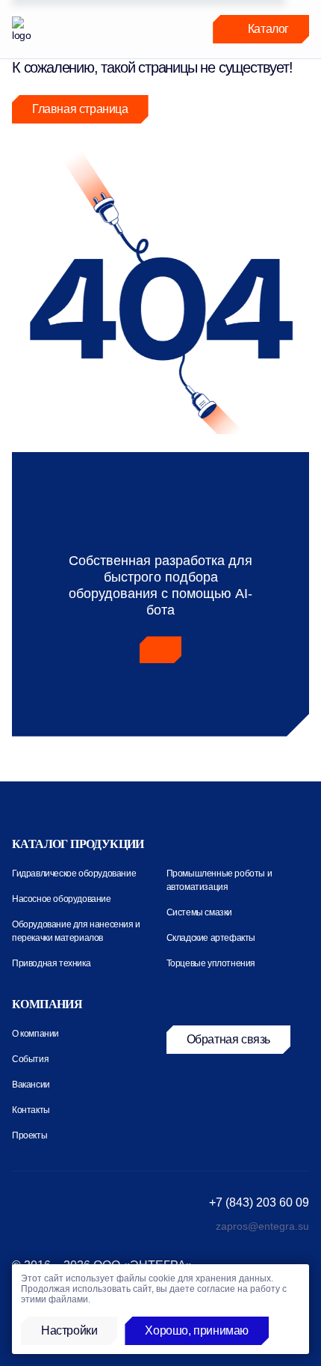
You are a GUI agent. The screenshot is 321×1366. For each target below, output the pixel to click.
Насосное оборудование (61, 899)
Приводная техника (51, 963)
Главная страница (80, 109)
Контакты (31, 1110)
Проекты (29, 1135)
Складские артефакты (210, 938)
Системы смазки (199, 912)
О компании (35, 1033)
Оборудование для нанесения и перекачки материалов (76, 931)
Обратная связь (228, 1039)
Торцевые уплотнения (210, 963)
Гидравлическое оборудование (74, 873)
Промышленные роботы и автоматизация (219, 880)
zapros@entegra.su (262, 1226)
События (30, 1059)
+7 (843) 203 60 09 (259, 1202)
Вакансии (31, 1084)
